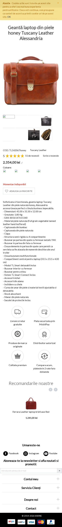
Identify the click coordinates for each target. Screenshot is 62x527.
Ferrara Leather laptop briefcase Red (30, 411)
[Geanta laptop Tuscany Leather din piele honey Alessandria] (31, 78)
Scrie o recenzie (51, 155)
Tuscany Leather (38, 150)
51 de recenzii (32, 155)
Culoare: (7, 167)
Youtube (53, 453)
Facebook (13, 453)
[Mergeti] (59, 470)
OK (9, 16)
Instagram (33, 453)
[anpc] (11, 522)
